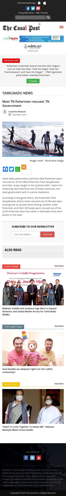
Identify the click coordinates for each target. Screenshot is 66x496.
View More (59, 266)
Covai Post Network (17, 111)
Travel (33, 81)
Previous (7, 140)
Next (58, 140)
